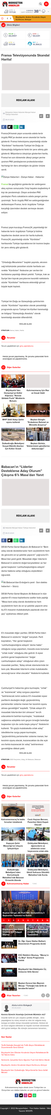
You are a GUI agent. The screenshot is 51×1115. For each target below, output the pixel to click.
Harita (22, 330)
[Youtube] (30, 1095)
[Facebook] (16, 1095)
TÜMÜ (34, 884)
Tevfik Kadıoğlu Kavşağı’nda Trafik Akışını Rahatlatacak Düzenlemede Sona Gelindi (23, 1046)
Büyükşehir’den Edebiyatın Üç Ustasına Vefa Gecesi (32, 970)
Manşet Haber (30, 112)
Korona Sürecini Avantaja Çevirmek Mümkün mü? (23, 1014)
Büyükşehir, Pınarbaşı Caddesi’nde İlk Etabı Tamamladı (37, 932)
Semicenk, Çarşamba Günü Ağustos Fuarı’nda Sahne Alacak (25, 1060)
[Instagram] (25, 1095)
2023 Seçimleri (15, 759)
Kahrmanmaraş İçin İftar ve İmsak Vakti (38, 391)
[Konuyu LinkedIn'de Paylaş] (22, 127)
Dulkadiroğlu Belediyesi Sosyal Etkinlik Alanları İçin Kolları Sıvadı (13, 446)
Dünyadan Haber (11, 112)
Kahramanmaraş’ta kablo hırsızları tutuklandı (13, 820)
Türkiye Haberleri (11, 114)
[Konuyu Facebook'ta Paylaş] (4, 127)
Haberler (21, 112)
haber (17, 330)
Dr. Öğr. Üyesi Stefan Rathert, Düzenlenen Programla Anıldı (32, 942)
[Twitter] (21, 1095)
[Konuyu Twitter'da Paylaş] (10, 127)
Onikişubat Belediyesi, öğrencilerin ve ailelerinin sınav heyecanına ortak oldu (38, 847)
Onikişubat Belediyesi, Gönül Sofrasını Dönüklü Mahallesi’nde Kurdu (38, 872)
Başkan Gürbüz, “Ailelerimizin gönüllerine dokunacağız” (38, 446)
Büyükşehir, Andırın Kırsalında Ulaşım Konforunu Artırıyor (31, 18)
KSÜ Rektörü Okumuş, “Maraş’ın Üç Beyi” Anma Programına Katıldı (33, 958)
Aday (23, 759)
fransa (12, 330)
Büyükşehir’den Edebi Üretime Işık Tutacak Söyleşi (13, 932)
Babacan (38, 759)
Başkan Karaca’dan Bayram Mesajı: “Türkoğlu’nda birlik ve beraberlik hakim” (32, 986)
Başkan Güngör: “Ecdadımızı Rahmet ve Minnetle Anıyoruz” (38, 422)
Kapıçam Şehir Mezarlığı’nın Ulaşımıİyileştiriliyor (13, 846)
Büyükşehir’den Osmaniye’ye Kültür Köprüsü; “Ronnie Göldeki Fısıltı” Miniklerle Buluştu (13, 395)
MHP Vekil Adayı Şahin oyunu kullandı (13, 421)
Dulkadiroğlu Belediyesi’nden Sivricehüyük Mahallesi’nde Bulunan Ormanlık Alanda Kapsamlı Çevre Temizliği (13, 876)
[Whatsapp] (34, 1095)
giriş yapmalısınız (26, 346)
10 (47, 920)
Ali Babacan (30, 759)
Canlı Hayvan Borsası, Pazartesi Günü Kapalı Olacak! (38, 822)
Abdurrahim (22, 1005)
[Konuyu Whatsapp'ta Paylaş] (16, 127)
